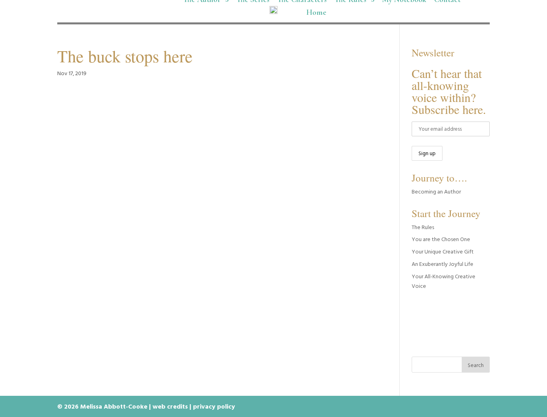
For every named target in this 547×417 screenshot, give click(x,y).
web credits (170, 406)
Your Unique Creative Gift (443, 251)
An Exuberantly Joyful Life (442, 263)
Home (316, 13)
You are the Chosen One (441, 239)
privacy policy (214, 406)
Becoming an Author (436, 191)
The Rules (423, 227)
